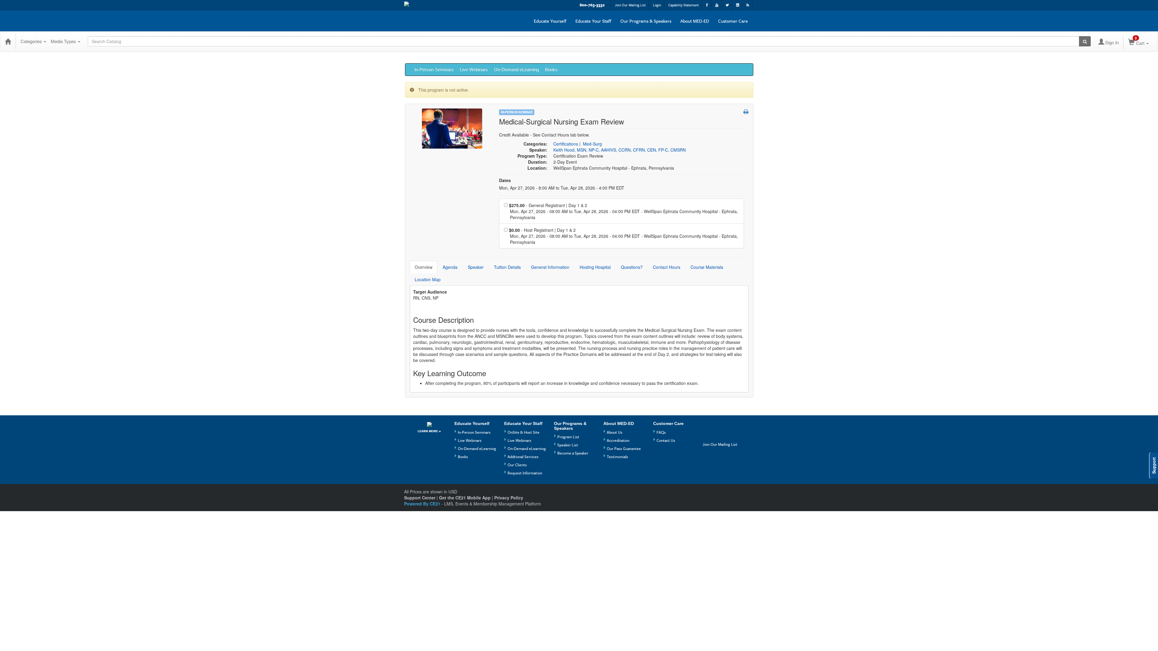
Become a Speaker (572, 453)
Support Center (419, 498)
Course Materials (707, 267)
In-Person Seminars (434, 69)
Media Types (64, 41)
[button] (745, 111)
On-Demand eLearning (516, 69)
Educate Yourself (550, 20)
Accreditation (618, 440)
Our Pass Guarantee (624, 448)
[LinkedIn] (719, 435)
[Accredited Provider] (429, 423)
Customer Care (733, 20)
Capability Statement (683, 5)
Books (551, 69)
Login (657, 5)
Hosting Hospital (595, 267)
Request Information (525, 473)
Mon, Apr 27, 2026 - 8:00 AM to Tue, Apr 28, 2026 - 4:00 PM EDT (561, 188)
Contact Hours (666, 267)
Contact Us (666, 440)
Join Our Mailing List (630, 5)
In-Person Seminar (517, 112)
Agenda (450, 267)
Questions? (632, 267)
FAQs (661, 432)
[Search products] (1085, 41)
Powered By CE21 (422, 504)
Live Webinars (474, 69)
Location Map (428, 279)
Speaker (476, 267)
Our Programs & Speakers (645, 20)
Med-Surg (592, 144)
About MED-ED (694, 20)
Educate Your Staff (593, 20)
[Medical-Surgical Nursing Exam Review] (452, 128)
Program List (568, 437)
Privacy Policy (508, 498)
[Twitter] (708, 435)
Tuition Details (507, 267)
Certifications (565, 144)
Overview (423, 267)
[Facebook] (708, 425)
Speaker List (567, 445)
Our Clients (517, 465)
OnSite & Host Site (523, 432)
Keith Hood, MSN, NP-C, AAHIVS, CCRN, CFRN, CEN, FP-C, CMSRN (619, 150)
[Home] (7, 41)
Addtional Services (523, 457)
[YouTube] (719, 425)
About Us (614, 432)
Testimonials (617, 457)
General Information (550, 267)
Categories (32, 41)
